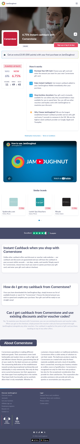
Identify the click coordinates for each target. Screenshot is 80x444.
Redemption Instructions (33, 136)
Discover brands (7, 395)
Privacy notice (44, 401)
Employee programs (8, 406)
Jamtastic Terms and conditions (50, 398)
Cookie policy (44, 403)
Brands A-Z (5, 409)
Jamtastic (5, 398)
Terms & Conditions (49, 136)
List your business (7, 401)
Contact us (5, 412)
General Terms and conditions (49, 395)
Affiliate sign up (7, 403)
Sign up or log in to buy (66, 45)
